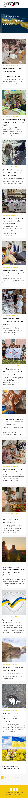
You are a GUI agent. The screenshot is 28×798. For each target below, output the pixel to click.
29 (12, 777)
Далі (16, 777)
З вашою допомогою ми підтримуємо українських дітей (12, 768)
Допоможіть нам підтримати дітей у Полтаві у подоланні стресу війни (13, 272)
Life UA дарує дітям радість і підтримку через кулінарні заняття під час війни (13, 221)
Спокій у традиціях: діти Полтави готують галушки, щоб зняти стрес (12, 371)
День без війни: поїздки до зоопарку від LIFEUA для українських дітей (12, 172)
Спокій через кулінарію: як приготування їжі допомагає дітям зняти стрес (13, 421)
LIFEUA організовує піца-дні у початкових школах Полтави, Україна (13, 122)
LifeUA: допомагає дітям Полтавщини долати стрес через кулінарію (12, 519)
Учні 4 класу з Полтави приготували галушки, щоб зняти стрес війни (12, 321)
